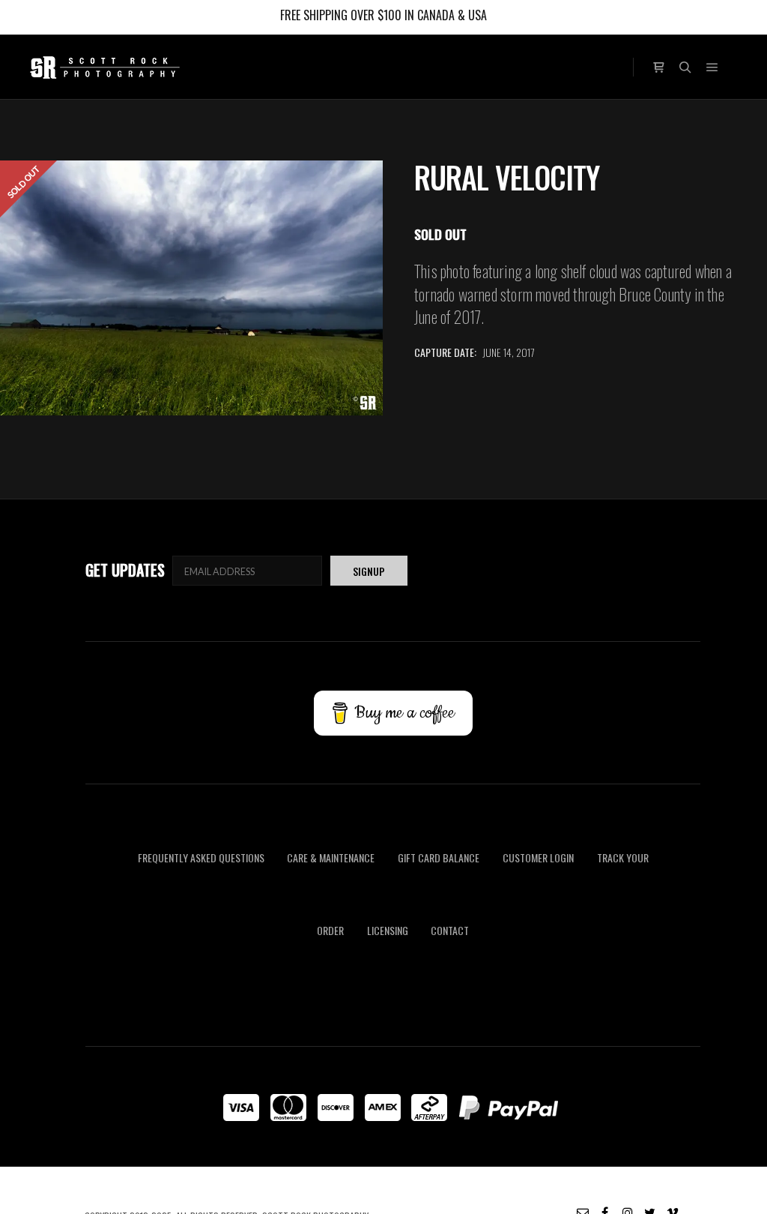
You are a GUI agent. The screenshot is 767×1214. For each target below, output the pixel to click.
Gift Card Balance (438, 857)
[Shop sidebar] (658, 65)
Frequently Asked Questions (201, 857)
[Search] (685, 67)
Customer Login (538, 857)
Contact (450, 930)
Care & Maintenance (331, 857)
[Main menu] (712, 67)
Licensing (387, 930)
